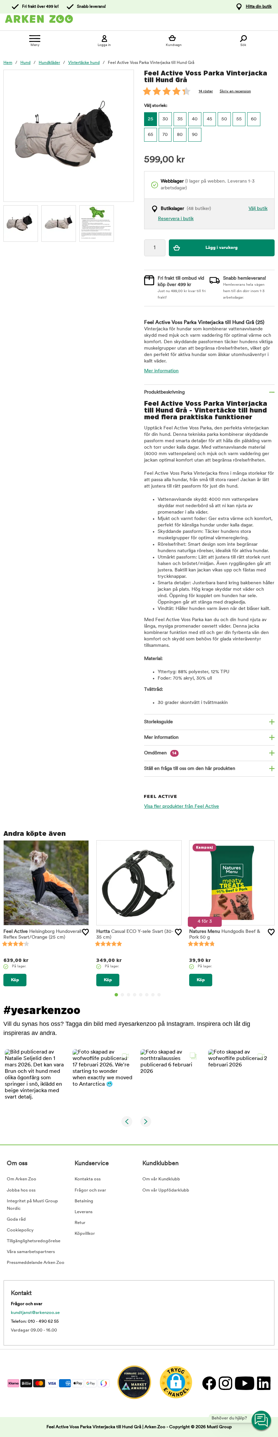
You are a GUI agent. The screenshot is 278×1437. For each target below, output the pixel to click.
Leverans (84, 1212)
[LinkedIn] (263, 1383)
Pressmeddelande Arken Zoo (35, 1263)
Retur (80, 1223)
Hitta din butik (259, 7)
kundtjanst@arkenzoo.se (35, 1313)
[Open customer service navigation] (262, 1421)
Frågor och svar (90, 1190)
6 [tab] (146, 994)
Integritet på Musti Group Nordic (32, 1205)
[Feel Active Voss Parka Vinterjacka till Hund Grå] (21, 222)
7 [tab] (153, 994)
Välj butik (258, 208)
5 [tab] (140, 994)
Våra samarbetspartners (31, 1252)
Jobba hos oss (21, 1190)
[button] (34, 1079)
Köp (15, 980)
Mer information (161, 371)
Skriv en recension (235, 91)
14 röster (206, 91)
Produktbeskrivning (164, 392)
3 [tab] (128, 994)
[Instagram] (225, 1383)
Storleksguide (158, 722)
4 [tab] (134, 994)
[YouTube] (244, 1383)
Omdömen (160, 753)
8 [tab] (159, 994)
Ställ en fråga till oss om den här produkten (189, 768)
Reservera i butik (176, 218)
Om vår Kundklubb (161, 1179)
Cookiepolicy (20, 1230)
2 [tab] (122, 994)
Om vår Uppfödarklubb (165, 1190)
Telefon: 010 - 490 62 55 (35, 1321)
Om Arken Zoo (21, 1179)
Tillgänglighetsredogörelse (33, 1241)
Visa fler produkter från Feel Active (181, 806)
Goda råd (16, 1219)
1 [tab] (116, 994)
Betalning (84, 1201)
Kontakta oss (88, 1179)
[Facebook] (209, 1383)
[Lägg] (85, 932)
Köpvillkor (85, 1233)
